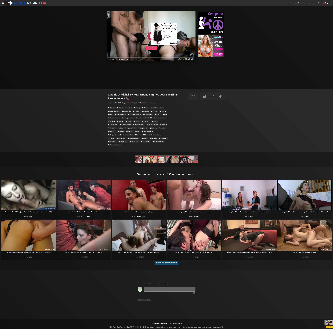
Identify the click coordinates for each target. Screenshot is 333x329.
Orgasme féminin (114, 111)
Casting (138, 107)
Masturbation (148, 114)
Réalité (139, 118)
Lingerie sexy (123, 141)
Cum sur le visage (126, 124)
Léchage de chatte (128, 118)
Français (136, 111)
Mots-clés (316, 3)
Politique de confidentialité (159, 323)
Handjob (154, 111)
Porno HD (163, 111)
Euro (162, 107)
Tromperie (147, 121)
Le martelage (121, 138)
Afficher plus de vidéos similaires (166, 262)
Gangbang (146, 111)
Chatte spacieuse (159, 141)
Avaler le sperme (139, 124)
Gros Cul (121, 107)
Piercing (112, 138)
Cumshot (154, 107)
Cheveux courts (146, 141)
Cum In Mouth (114, 124)
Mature (158, 114)
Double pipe (113, 128)
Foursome (154, 128)
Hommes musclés (115, 118)
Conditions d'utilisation (175, 323)
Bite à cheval (164, 138)
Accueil (296, 3)
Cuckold (146, 107)
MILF (165, 114)
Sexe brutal (148, 118)
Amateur (112, 107)
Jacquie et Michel (121, 114)
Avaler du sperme (153, 124)
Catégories (305, 3)
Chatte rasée (134, 141)
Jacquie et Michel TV (135, 114)
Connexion (192, 283)
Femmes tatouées (160, 118)
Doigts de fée (127, 111)
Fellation (129, 107)
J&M (111, 114)
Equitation (154, 138)
